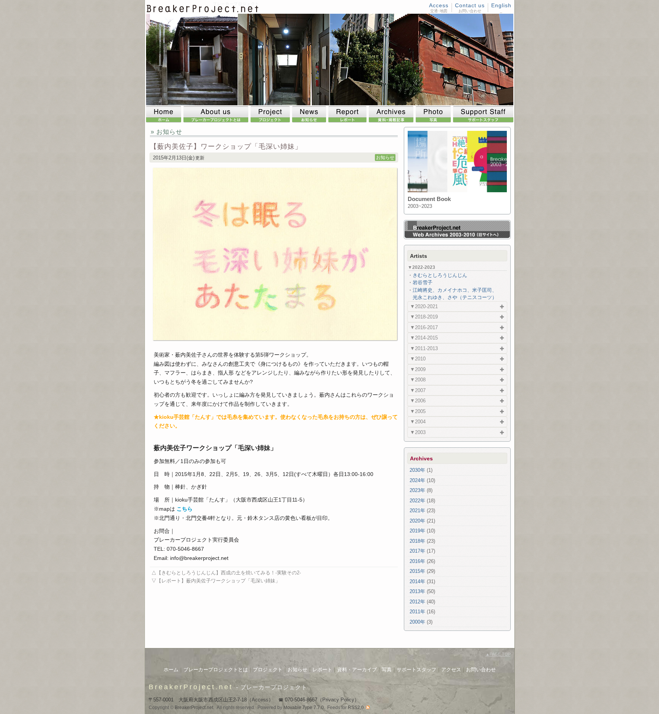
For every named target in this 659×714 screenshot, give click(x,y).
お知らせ (385, 157)
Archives (392, 114)
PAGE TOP (498, 654)
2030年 (417, 470)
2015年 (417, 571)
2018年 (417, 541)
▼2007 (418, 390)
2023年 (417, 490)
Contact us (470, 5)
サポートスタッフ (416, 669)
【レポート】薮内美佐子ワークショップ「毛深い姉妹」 (218, 581)
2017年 (417, 551)
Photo (434, 114)
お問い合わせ (481, 669)
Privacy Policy (338, 700)
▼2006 (418, 401)
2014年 (417, 581)
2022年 (417, 500)
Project (271, 114)
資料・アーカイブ (357, 669)
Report (348, 114)
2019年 (417, 531)
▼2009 (418, 369)
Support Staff (483, 114)
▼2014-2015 (424, 338)
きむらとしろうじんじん (440, 275)
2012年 (417, 602)
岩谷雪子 (422, 282)
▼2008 (418, 380)
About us (217, 114)
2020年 (417, 521)
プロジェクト (268, 669)
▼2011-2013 (424, 348)
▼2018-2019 (424, 317)
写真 (387, 669)
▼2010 (418, 359)
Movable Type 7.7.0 (303, 707)
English (501, 5)
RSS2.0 (356, 707)
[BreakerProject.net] (203, 11)
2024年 (417, 480)
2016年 (417, 561)
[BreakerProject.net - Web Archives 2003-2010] (457, 236)
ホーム (171, 669)
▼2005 (418, 411)
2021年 (417, 510)
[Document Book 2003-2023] (457, 190)
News (310, 114)
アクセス (451, 669)
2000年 (417, 622)
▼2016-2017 (424, 327)
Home (164, 114)
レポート (322, 669)
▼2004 (418, 422)
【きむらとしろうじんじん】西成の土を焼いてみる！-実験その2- (228, 573)
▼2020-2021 (424, 306)
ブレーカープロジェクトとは (215, 669)
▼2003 (418, 432)
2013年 (417, 591)
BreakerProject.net (191, 687)
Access (438, 5)
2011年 (417, 611)
